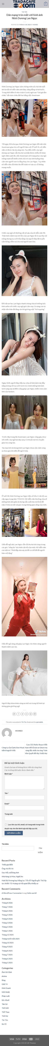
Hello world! (32, 893)
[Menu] (3, 4)
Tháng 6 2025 (7, 959)
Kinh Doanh (6, 988)
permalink (39, 722)
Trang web (9, 814)
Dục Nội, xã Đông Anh (10, 872)
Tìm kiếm (5, 844)
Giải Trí (5, 984)
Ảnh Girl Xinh (7, 972)
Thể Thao (5, 1012)
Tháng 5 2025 (7, 962)
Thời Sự (5, 1016)
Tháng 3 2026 (7, 923)
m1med (35, 24)
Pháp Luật (6, 996)
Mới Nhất (6, 992)
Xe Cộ (4, 1024)
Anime (4, 976)
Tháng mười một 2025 (10, 939)
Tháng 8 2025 (7, 951)
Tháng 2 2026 (7, 927)
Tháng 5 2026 (7, 915)
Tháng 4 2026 (7, 919)
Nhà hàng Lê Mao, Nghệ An (12, 876)
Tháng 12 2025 (8, 935)
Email (7, 804)
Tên (6, 793)
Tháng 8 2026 (7, 903)
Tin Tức (24, 12)
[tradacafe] (24, 4)
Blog (3, 980)
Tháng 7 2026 (7, 907)
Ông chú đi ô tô (7, 868)
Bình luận (9, 774)
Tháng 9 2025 (7, 947)
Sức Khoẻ (5, 1000)
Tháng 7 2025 (7, 955)
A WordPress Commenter (12, 893)
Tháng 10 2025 (8, 943)
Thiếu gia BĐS (7, 864)
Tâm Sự (5, 1004)
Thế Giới (5, 1008)
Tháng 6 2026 (7, 911)
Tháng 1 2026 (7, 931)
